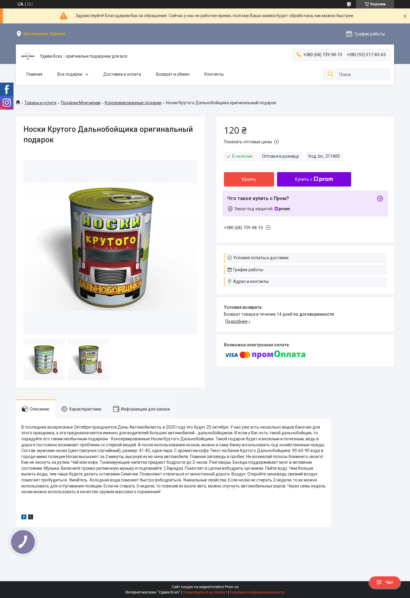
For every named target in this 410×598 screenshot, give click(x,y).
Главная (34, 74)
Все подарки (69, 74)
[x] (30, 517)
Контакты (214, 74)
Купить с (303, 179)
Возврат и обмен (172, 74)
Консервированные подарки (133, 102)
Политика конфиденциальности (257, 592)
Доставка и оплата (122, 74)
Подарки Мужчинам (81, 102)
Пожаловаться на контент (205, 592)
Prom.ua (232, 587)
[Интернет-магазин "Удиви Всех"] (27, 56)
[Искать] (330, 74)
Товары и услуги (40, 102)
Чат (389, 582)
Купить (249, 179)
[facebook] (23, 517)
